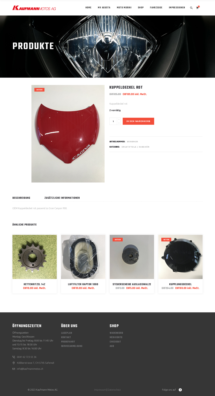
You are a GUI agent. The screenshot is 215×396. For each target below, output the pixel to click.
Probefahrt (68, 342)
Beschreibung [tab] (21, 198)
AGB (112, 346)
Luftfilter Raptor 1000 (83, 284)
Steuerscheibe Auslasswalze (132, 284)
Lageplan (66, 333)
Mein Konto (116, 337)
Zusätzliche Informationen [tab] (62, 198)
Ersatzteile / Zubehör (135, 147)
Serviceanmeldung (71, 346)
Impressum (100, 389)
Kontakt (66, 337)
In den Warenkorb (138, 121)
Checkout (115, 342)
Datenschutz (114, 389)
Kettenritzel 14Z (34, 284)
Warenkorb (116, 333)
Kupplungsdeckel (180, 284)
